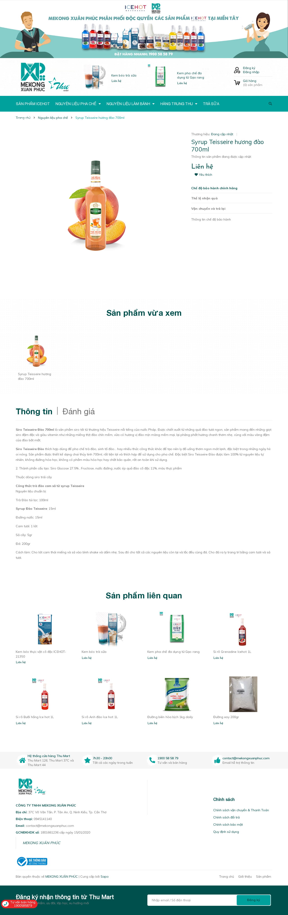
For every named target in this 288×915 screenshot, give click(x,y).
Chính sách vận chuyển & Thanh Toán (241, 810)
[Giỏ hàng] (237, 83)
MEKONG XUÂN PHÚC (41, 843)
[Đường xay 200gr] (242, 694)
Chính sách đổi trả (226, 817)
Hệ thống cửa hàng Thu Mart (49, 756)
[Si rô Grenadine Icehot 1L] (242, 629)
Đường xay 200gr (226, 717)
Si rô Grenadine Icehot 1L (232, 652)
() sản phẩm (252, 83)
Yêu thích (205, 175)
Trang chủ (226, 876)
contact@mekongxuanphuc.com (246, 758)
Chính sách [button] (224, 799)
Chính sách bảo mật (228, 825)
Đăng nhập (251, 72)
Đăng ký (249, 68)
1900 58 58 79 (168, 758)
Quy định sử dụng (226, 832)
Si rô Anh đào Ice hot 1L (100, 717)
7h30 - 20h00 (102, 758)
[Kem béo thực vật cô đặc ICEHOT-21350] (45, 629)
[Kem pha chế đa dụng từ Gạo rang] (177, 629)
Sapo (105, 876)
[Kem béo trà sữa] (111, 629)
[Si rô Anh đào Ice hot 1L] (111, 694)
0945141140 (43, 819)
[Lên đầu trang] (278, 885)
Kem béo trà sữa (123, 75)
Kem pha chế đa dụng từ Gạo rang (190, 75)
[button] (153, 799)
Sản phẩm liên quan (144, 595)
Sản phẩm (263, 876)
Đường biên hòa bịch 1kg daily (170, 717)
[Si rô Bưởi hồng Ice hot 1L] (45, 694)
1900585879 (23, 906)
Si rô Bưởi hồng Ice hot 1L (35, 717)
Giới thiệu (245, 876)
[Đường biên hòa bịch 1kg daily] (177, 694)
